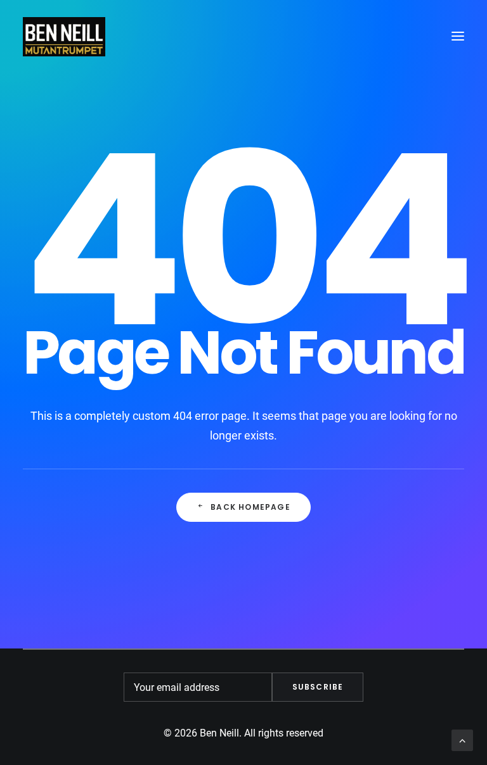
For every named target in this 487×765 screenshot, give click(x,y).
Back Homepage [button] (250, 507)
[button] (458, 36)
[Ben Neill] (64, 36)
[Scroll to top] (462, 739)
